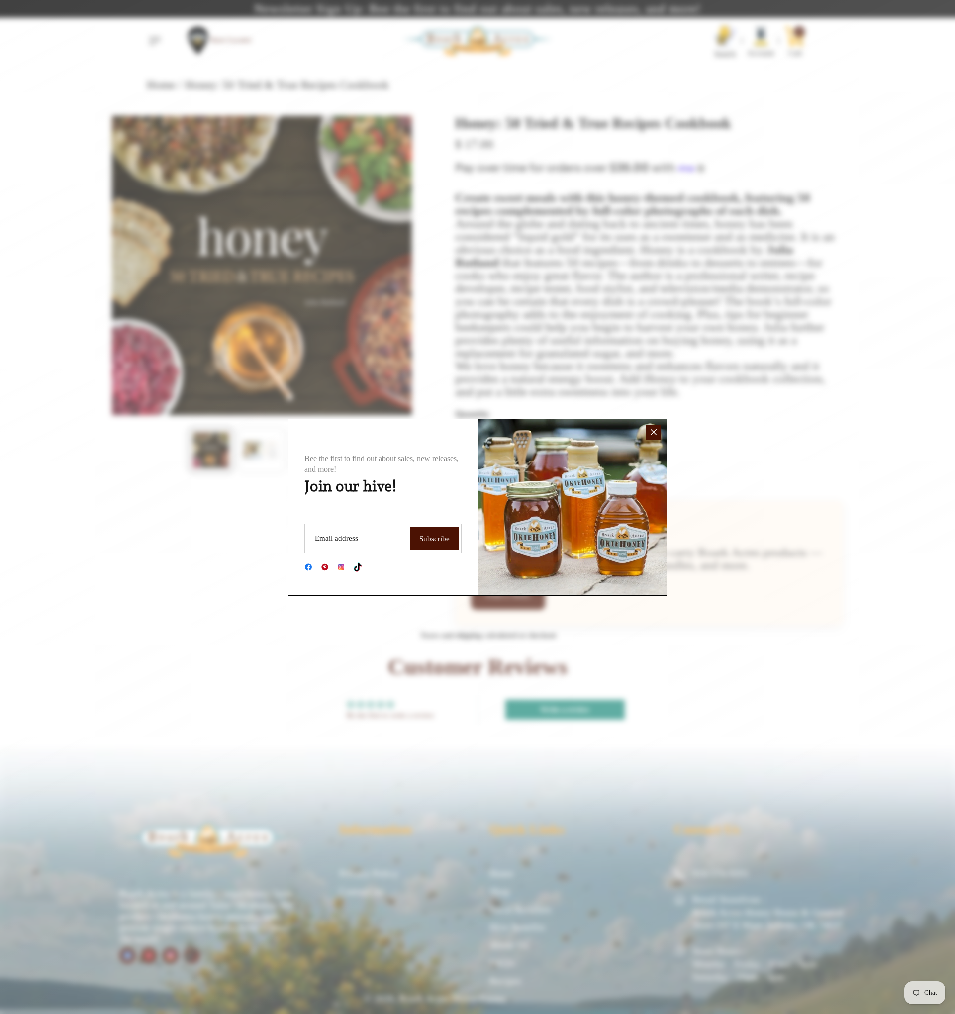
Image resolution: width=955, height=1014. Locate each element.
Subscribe (434, 539)
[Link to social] (308, 567)
